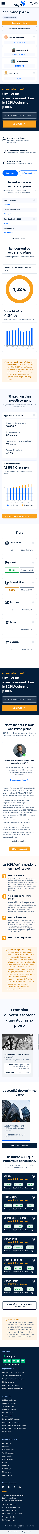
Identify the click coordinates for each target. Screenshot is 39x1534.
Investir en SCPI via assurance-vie (14, 1428)
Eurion (4, 1462)
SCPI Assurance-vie (9, 1409)
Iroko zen (5, 1446)
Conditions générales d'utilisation (13, 1379)
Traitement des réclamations (12, 1376)
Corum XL (5, 1465)
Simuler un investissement (19, 29)
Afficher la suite (18, 238)
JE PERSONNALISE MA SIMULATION (18, 516)
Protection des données (10, 1385)
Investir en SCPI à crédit (10, 1422)
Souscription (6, 1432)
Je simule (18, 124)
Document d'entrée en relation (13, 1372)
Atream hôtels (7, 1475)
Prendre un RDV (10, 1510)
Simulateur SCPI (8, 1406)
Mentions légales (8, 1382)
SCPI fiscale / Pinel (8, 1403)
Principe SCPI (7, 1416)
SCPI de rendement (9, 1400)
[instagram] (9, 1486)
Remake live (6, 1443)
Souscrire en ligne (19, 23)
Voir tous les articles (19, 1146)
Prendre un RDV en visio (13, 1514)
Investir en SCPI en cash (11, 1419)
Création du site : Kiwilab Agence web (19, 1532)
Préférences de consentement (13, 1388)
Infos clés (10, 173)
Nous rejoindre (10, 1517)
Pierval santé (6, 1472)
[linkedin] (3, 1486)
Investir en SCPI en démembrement (14, 1425)
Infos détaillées (28, 173)
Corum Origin (7, 1469)
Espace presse (10, 1520)
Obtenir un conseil (19, 849)
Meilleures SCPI (7, 1413)
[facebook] (15, 1486)
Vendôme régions (8, 1453)
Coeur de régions (8, 1450)
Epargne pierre (7, 1459)
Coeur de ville (7, 1456)
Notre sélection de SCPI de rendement (19, 1305)
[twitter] (20, 1486)
